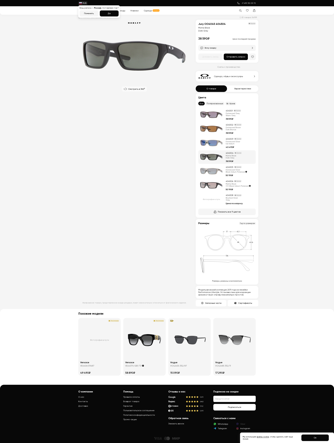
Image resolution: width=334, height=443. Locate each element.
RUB (85, 3)
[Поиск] (240, 10)
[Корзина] (254, 10)
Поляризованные (215, 103)
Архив (232, 103)
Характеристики (242, 88)
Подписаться (234, 407)
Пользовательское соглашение (138, 410)
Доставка (83, 406)
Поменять (89, 13)
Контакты (83, 401)
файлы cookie (263, 437)
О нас (81, 397)
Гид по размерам (247, 223)
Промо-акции (130, 419)
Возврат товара (131, 401)
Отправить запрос (235, 57)
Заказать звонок (176, 423)
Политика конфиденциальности (139, 415)
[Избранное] (247, 10)
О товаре (211, 88)
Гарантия (127, 406)
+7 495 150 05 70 (249, 3)
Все (201, 103)
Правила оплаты (131, 397)
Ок (315, 437)
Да (109, 13)
